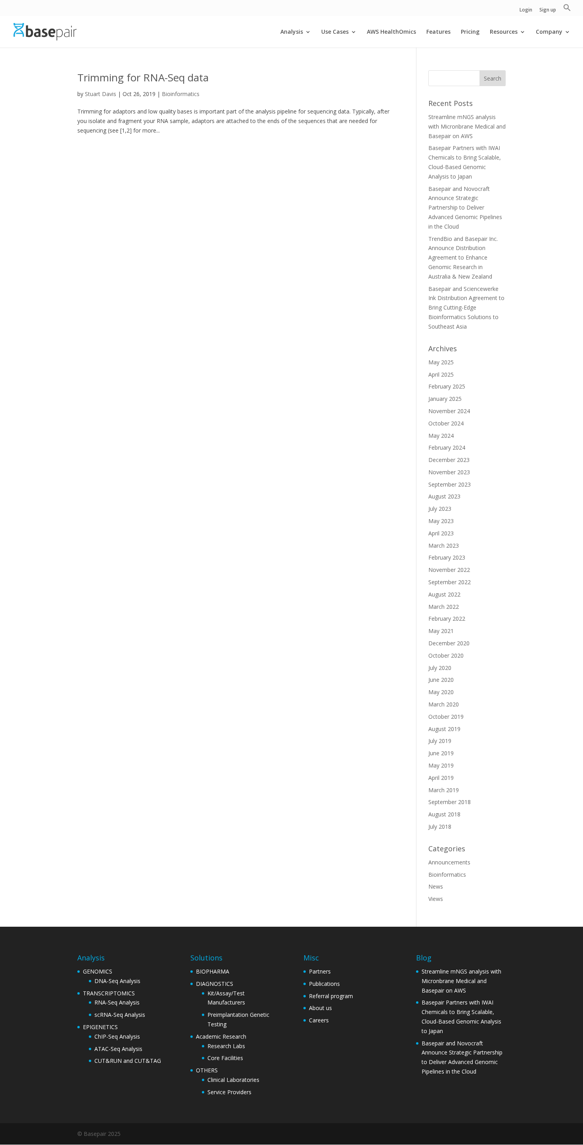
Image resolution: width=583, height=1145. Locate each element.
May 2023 (441, 521)
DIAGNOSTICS (214, 983)
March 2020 (443, 704)
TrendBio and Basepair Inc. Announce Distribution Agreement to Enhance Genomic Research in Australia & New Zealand (463, 257)
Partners (320, 971)
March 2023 (443, 545)
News (435, 886)
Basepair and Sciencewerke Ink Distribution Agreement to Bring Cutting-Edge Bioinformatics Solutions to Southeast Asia (466, 307)
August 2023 (444, 496)
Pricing (470, 32)
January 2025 (445, 398)
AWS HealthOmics (391, 32)
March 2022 (443, 606)
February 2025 (446, 386)
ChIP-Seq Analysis (117, 1036)
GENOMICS (97, 971)
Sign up (547, 10)
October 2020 (446, 655)
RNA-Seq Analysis (117, 1002)
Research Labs (226, 1046)
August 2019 (444, 729)
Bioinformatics (180, 94)
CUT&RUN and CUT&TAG (127, 1060)
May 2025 (441, 362)
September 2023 (449, 484)
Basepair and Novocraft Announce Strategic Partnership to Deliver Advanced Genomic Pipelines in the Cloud (465, 207)
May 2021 (441, 631)
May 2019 (441, 765)
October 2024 (446, 423)
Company (549, 32)
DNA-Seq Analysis (117, 981)
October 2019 (446, 716)
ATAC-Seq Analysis (118, 1049)
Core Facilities (225, 1058)
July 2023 (439, 508)
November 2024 (449, 411)
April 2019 (441, 777)
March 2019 (443, 790)
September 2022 (449, 582)
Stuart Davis (100, 94)
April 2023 (441, 533)
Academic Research (221, 1036)
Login (526, 10)
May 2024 (441, 435)
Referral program (331, 996)
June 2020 (441, 679)
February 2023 (446, 557)
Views (435, 899)
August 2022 (444, 594)
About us (320, 1008)
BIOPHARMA (212, 971)
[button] (567, 10)
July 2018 (439, 826)
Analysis (291, 32)
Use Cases (335, 32)
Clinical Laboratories (233, 1079)
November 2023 (449, 472)
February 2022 (446, 618)
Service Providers (229, 1092)
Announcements (449, 862)
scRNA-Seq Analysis (119, 1014)
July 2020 (439, 668)
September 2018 (449, 802)
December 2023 (449, 460)
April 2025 (441, 374)
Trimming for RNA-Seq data (143, 77)
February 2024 (446, 447)
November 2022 (449, 569)
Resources (504, 32)
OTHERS (207, 1070)
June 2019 (441, 753)
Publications (324, 983)
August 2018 (444, 814)
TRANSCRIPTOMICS (109, 993)
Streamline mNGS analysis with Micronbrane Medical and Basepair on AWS (467, 126)
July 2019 (439, 741)
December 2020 (449, 643)
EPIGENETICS (100, 1027)
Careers (319, 1020)
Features (438, 32)
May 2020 (441, 692)
